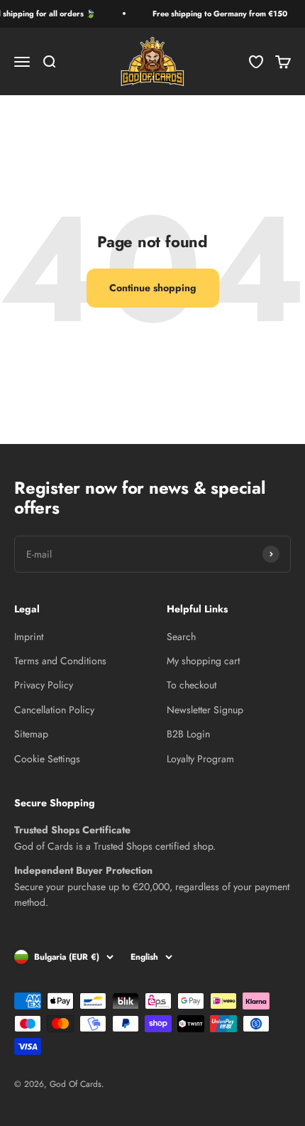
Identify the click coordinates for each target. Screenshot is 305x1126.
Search (181, 636)
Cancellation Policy (54, 710)
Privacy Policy (43, 685)
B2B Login (188, 734)
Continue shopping (152, 288)
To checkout (191, 685)
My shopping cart (203, 661)
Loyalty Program (200, 759)
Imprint (28, 636)
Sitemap (31, 734)
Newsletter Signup (205, 710)
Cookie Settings (47, 759)
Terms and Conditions (60, 661)
